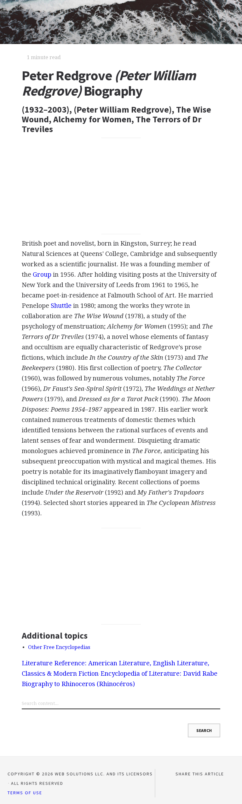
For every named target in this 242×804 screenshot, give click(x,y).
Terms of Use (25, 793)
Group (42, 274)
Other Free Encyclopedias (59, 647)
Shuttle (61, 305)
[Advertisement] (121, 186)
